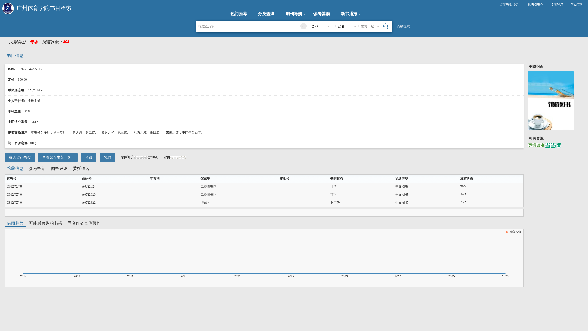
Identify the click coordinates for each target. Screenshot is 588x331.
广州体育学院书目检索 (44, 8)
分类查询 (266, 13)
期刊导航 (294, 13)
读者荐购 (321, 13)
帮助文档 (577, 4)
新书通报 (349, 13)
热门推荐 (239, 13)
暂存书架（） (509, 4)
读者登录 (557, 4)
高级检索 (403, 26)
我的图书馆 (535, 4)
